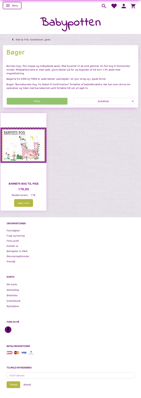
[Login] (124, 6)
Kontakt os (12, 245)
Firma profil (13, 240)
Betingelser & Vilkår (17, 251)
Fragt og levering (16, 235)
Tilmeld (13, 384)
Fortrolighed (13, 230)
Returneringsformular (18, 256)
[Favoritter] (114, 6)
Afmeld (27, 384)
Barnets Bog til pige (24, 183)
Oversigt (11, 261)
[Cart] (133, 6)
